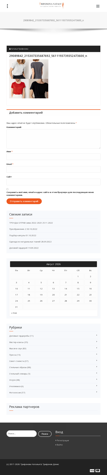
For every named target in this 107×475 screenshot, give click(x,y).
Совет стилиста (16, 361)
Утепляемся (14, 386)
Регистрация (63, 440)
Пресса (12, 354)
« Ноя (14, 313)
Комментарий (14, 127)
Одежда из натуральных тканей (25, 241)
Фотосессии (15, 392)
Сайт (9, 176)
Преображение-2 (17, 229)
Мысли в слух (15, 348)
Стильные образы (18, 367)
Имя (10, 151)
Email (10, 164)
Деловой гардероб (18, 248)
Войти (60, 444)
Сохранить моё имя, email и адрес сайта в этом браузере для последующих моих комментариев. (50, 193)
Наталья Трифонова (19, 49)
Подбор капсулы (17, 235)
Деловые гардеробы (19, 335)
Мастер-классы (16, 342)
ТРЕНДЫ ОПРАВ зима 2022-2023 (25, 222)
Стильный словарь (18, 373)
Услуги (12, 380)
